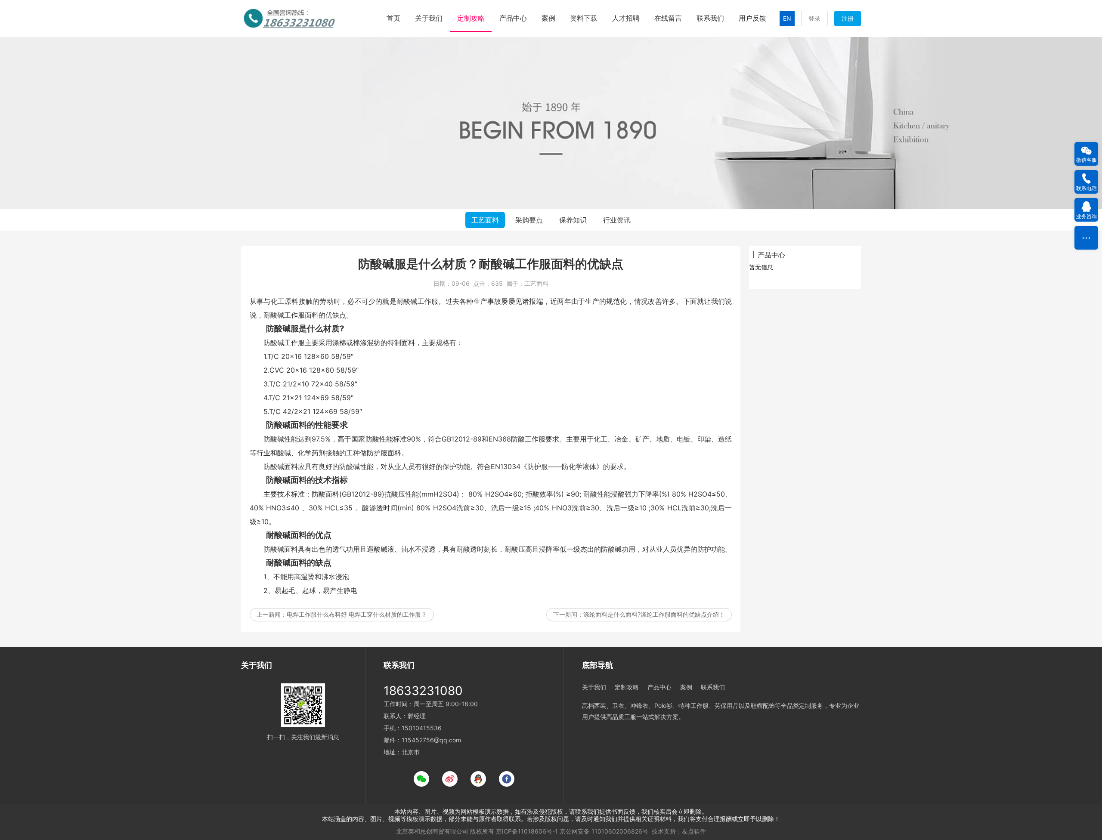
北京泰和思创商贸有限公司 (432, 831)
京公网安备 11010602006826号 (604, 831)
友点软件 (694, 831)
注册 (848, 18)
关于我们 (429, 18)
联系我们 (710, 18)
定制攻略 (471, 18)
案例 (548, 18)
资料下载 (583, 18)
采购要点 (529, 220)
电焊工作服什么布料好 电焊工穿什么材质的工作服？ (357, 614)
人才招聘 (626, 18)
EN (787, 18)
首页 (393, 18)
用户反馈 (752, 18)
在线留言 (668, 18)
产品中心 (513, 18)
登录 (814, 18)
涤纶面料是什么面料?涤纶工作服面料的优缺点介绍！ (654, 614)
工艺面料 (485, 220)
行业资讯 (617, 220)
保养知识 (573, 220)
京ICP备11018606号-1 (527, 831)
